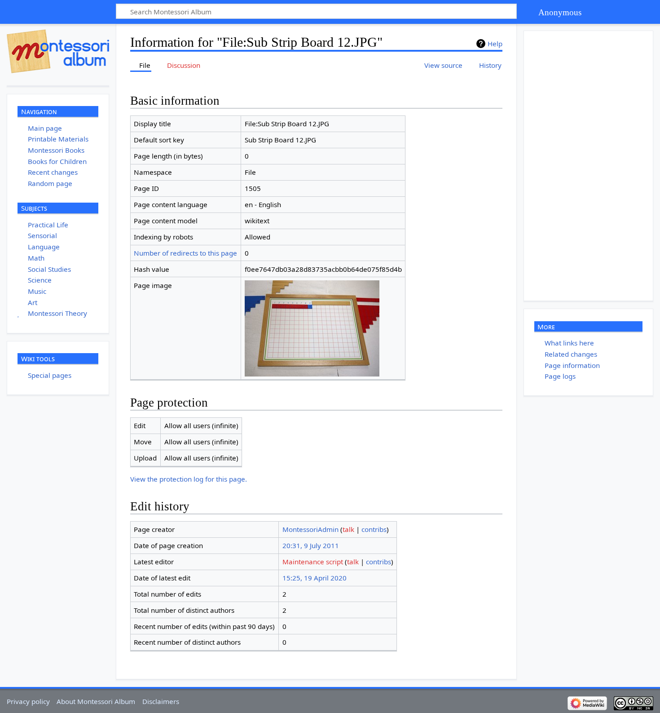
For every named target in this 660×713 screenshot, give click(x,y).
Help (495, 43)
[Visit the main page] (58, 51)
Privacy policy (28, 701)
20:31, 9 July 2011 (310, 545)
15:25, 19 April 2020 (314, 577)
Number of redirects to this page (185, 252)
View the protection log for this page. (188, 478)
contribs (374, 529)
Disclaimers (160, 701)
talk (348, 529)
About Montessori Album (96, 701)
